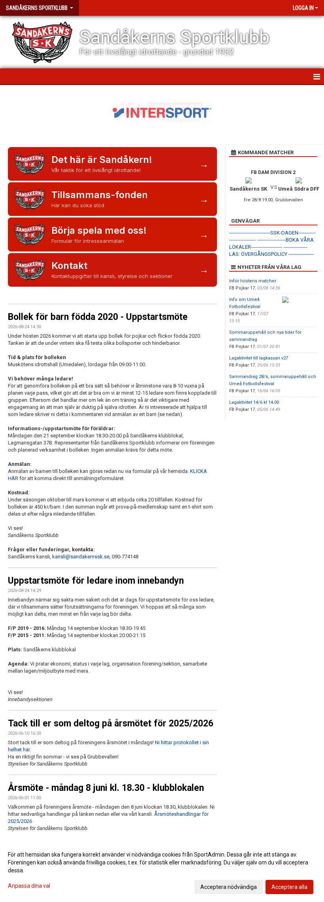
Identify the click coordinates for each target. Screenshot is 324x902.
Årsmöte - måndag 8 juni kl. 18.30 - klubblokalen (106, 788)
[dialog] (162, 870)
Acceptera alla (289, 887)
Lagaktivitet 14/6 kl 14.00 (254, 402)
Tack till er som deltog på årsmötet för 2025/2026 (110, 723)
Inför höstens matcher (252, 281)
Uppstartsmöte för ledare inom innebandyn (96, 580)
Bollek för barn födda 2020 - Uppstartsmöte (98, 317)
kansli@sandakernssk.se (80, 557)
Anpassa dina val (29, 886)
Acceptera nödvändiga (228, 887)
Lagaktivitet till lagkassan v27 (258, 358)
